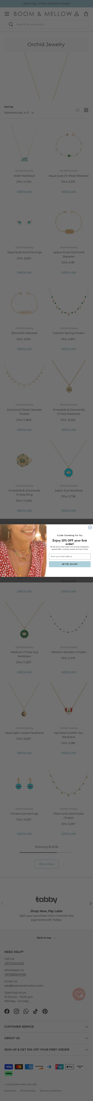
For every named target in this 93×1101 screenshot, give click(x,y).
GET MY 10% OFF (70, 564)
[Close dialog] (90, 527)
